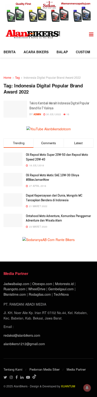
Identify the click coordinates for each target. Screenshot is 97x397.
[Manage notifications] (87, 388)
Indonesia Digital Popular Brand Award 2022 (52, 77)
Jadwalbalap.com (16, 283)
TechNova (61, 294)
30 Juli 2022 (53, 114)
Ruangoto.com (14, 288)
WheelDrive (36, 288)
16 (67, 114)
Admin (37, 114)
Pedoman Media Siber (44, 369)
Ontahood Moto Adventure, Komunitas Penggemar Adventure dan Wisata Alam (58, 218)
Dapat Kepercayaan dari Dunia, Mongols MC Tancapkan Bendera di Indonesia (54, 197)
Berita (10, 51)
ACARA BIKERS (36, 51)
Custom (83, 51)
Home (7, 77)
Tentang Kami (13, 369)
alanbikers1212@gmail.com (24, 343)
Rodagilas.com (40, 294)
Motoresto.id (64, 283)
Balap (62, 51)
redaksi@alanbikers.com (22, 335)
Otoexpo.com (42, 283)
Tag (17, 77)
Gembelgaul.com (61, 288)
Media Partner (76, 369)
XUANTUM (68, 386)
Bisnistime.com (15, 294)
